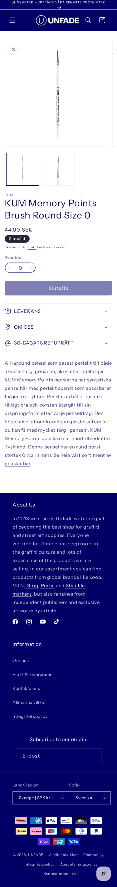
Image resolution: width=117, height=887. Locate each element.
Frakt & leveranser (32, 674)
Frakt (32, 247)
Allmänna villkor (29, 702)
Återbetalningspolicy (79, 864)
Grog (31, 585)
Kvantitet (14, 257)
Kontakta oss (26, 688)
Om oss (20, 660)
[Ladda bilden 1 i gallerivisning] (22, 169)
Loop (94, 577)
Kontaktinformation (61, 873)
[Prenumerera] (94, 756)
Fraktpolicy (93, 855)
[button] (12, 20)
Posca (47, 585)
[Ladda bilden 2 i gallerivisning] (58, 169)
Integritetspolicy (29, 716)
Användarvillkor (63, 855)
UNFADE (35, 855)
